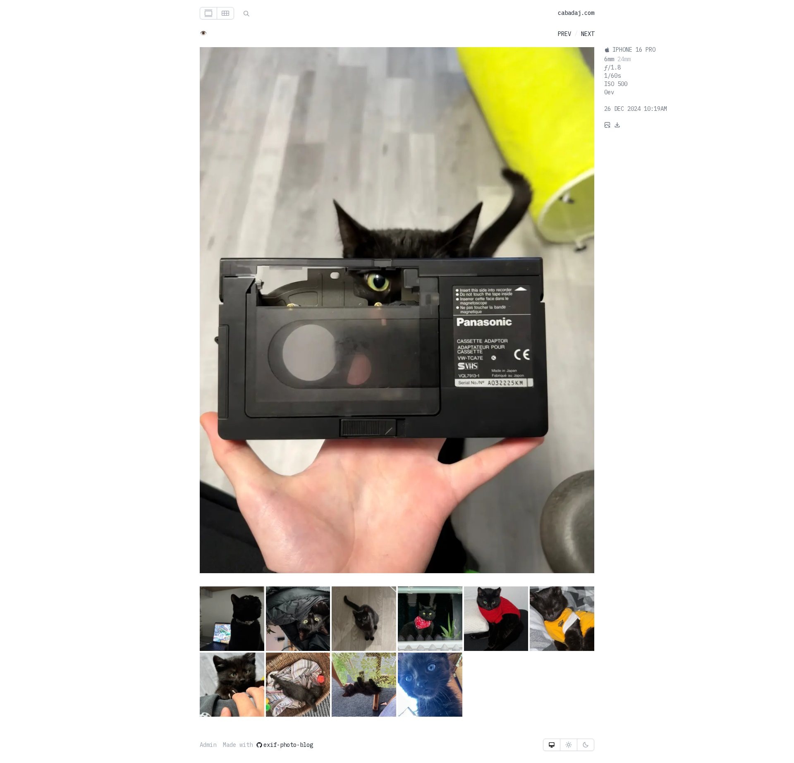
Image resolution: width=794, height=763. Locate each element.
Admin (208, 745)
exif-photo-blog (288, 745)
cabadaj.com (576, 13)
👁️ (203, 33)
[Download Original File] (617, 124)
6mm (609, 59)
